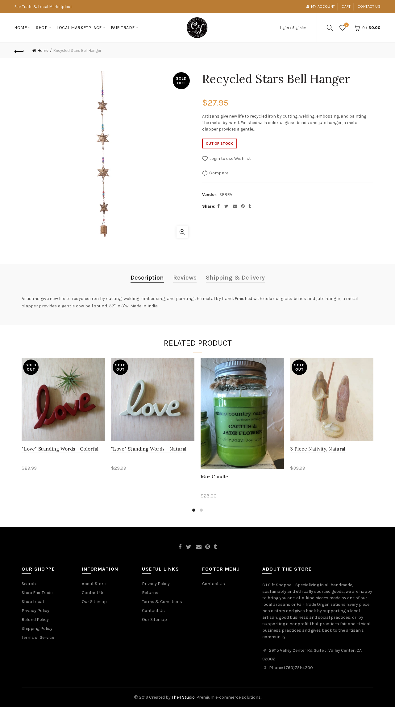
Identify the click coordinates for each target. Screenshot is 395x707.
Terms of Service (38, 637)
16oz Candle (214, 477)
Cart (346, 6)
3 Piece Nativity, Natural (318, 449)
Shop (42, 27)
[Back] (19, 50)
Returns (150, 592)
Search (29, 583)
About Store (94, 583)
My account (323, 6)
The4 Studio (183, 697)
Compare (218, 173)
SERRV (225, 194)
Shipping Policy (37, 628)
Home (20, 27)
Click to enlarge (182, 232)
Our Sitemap (94, 601)
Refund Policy (35, 619)
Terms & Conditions (162, 601)
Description (147, 277)
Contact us (369, 6)
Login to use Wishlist (229, 158)
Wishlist (346, 25)
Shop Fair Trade (37, 592)
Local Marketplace (79, 27)
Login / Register (293, 27)
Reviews (185, 277)
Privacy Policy (35, 610)
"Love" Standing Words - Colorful (60, 449)
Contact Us (93, 592)
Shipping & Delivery (235, 277)
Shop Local (33, 601)
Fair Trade (123, 27)
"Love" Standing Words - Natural (148, 449)
